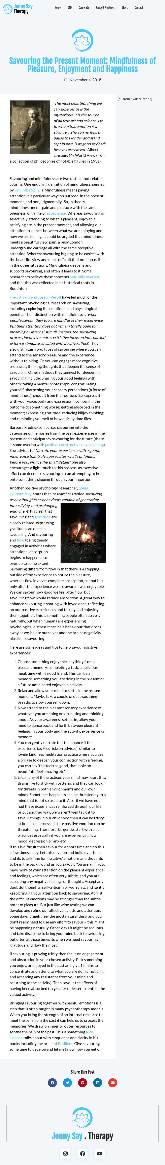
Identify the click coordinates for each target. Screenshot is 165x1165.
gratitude (43, 517)
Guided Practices (105, 7)
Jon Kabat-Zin (27, 190)
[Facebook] (82, 1154)
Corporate (84, 7)
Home (58, 7)
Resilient (65, 1043)
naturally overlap (84, 276)
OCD (70, 7)
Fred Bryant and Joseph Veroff (35, 297)
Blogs (125, 7)
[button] (52, 1082)
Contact (139, 7)
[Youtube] (100, 1154)
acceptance (56, 213)
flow (20, 540)
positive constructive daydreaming (74, 444)
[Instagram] (65, 1154)
